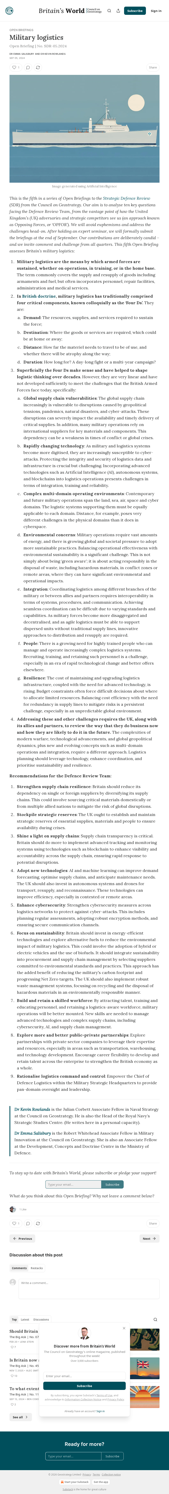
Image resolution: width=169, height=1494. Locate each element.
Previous (25, 1238)
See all (18, 1417)
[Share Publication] (118, 11)
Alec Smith (33, 1370)
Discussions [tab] (41, 1319)
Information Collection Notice (83, 1399)
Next (146, 1238)
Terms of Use (104, 1395)
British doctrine (39, 296)
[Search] (109, 11)
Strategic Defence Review (126, 198)
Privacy (87, 1474)
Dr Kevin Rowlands (53, 53)
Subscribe (135, 11)
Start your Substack (76, 1482)
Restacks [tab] (37, 1268)
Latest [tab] (25, 1319)
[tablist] (27, 1268)
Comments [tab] (19, 1268)
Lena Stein (27, 1341)
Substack (68, 1489)
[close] (124, 1328)
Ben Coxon (34, 1399)
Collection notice (111, 1474)
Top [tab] (14, 1319)
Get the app (101, 1482)
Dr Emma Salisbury (21, 53)
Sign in (156, 11)
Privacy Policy (115, 1399)
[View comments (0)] (28, 67)
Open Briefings (21, 30)
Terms (96, 1474)
